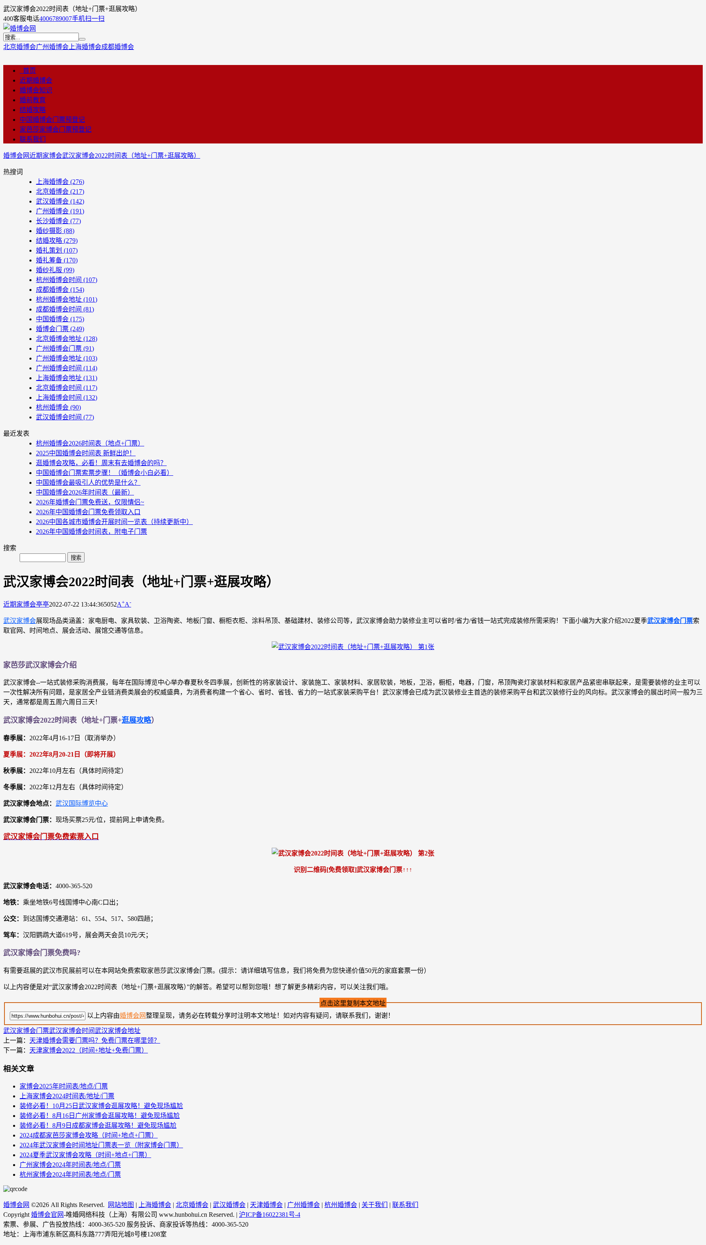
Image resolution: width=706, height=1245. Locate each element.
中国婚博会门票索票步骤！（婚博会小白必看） (104, 472)
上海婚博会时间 (66, 397)
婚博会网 (16, 155)
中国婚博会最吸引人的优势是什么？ (88, 482)
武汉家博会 (19, 620)
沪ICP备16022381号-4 (269, 1214)
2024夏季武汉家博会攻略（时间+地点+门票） (85, 1154)
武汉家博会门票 (670, 620)
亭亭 (42, 604)
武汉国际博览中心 (82, 803)
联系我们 (33, 139)
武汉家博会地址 (118, 1030)
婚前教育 (33, 99)
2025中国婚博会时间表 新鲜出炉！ (86, 453)
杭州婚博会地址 (66, 299)
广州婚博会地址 (66, 358)
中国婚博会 (60, 319)
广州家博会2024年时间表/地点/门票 (70, 1164)
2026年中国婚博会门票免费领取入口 (88, 511)
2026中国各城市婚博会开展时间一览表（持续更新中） (114, 521)
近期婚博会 (36, 80)
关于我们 (375, 1204)
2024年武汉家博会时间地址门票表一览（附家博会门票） (101, 1145)
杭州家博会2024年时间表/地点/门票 (70, 1174)
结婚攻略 (33, 109)
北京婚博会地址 (66, 338)
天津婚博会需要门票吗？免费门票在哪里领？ (94, 1040)
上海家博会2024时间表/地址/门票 (67, 1096)
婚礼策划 (57, 250)
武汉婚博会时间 (65, 417)
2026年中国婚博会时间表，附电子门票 (91, 531)
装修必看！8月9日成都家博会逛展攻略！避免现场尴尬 (98, 1125)
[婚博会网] (19, 28)
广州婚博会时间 (66, 368)
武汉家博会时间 (72, 1030)
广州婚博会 (52, 46)
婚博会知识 (36, 90)
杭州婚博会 (58, 407)
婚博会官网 (47, 1214)
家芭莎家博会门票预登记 (56, 129)
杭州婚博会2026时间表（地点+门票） (90, 443)
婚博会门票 (60, 328)
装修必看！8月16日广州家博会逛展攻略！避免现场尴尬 (100, 1115)
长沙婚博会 (58, 220)
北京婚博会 (19, 46)
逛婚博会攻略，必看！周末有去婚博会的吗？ (101, 462)
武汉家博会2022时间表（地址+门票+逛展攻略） (131, 155)
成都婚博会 (117, 46)
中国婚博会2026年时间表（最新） (85, 492)
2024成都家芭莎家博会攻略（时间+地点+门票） (89, 1135)
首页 (28, 70)
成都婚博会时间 (65, 309)
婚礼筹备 (57, 260)
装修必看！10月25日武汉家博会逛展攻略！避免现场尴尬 (101, 1105)
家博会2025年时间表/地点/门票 (64, 1086)
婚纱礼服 (55, 269)
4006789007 (55, 18)
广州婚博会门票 (65, 348)
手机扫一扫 (88, 18)
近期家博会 (45, 155)
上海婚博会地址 (66, 377)
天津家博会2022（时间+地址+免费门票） (88, 1050)
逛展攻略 (136, 720)
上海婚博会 (85, 46)
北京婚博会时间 (66, 387)
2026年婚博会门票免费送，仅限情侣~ (90, 502)
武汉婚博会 (60, 201)
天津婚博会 (266, 1204)
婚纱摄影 (55, 230)
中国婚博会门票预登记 (52, 119)
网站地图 (121, 1204)
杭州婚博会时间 (66, 279)
